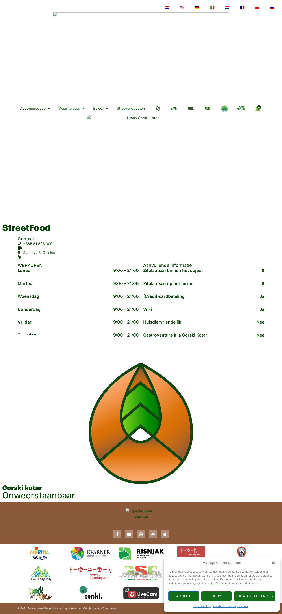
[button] (273, 563)
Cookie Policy (202, 606)
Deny (216, 596)
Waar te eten (69, 108)
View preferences (254, 596)
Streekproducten (131, 108)
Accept (183, 596)
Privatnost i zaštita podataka (230, 606)
